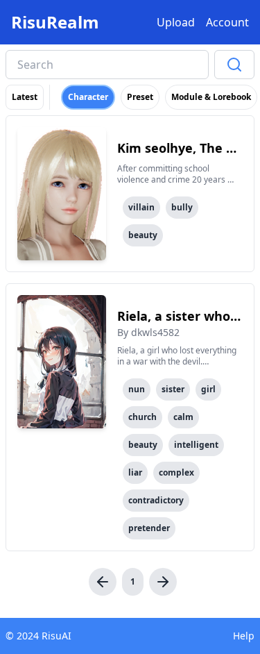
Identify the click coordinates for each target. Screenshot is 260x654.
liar (135, 472)
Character (88, 97)
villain (141, 207)
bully (182, 207)
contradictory (156, 500)
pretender (149, 528)
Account (227, 22)
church (142, 417)
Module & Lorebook (211, 97)
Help (243, 635)
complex (176, 472)
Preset (140, 97)
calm (183, 417)
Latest (24, 97)
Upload (176, 22)
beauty (142, 235)
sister (173, 389)
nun (136, 389)
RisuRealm (55, 22)
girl (208, 389)
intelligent (196, 445)
